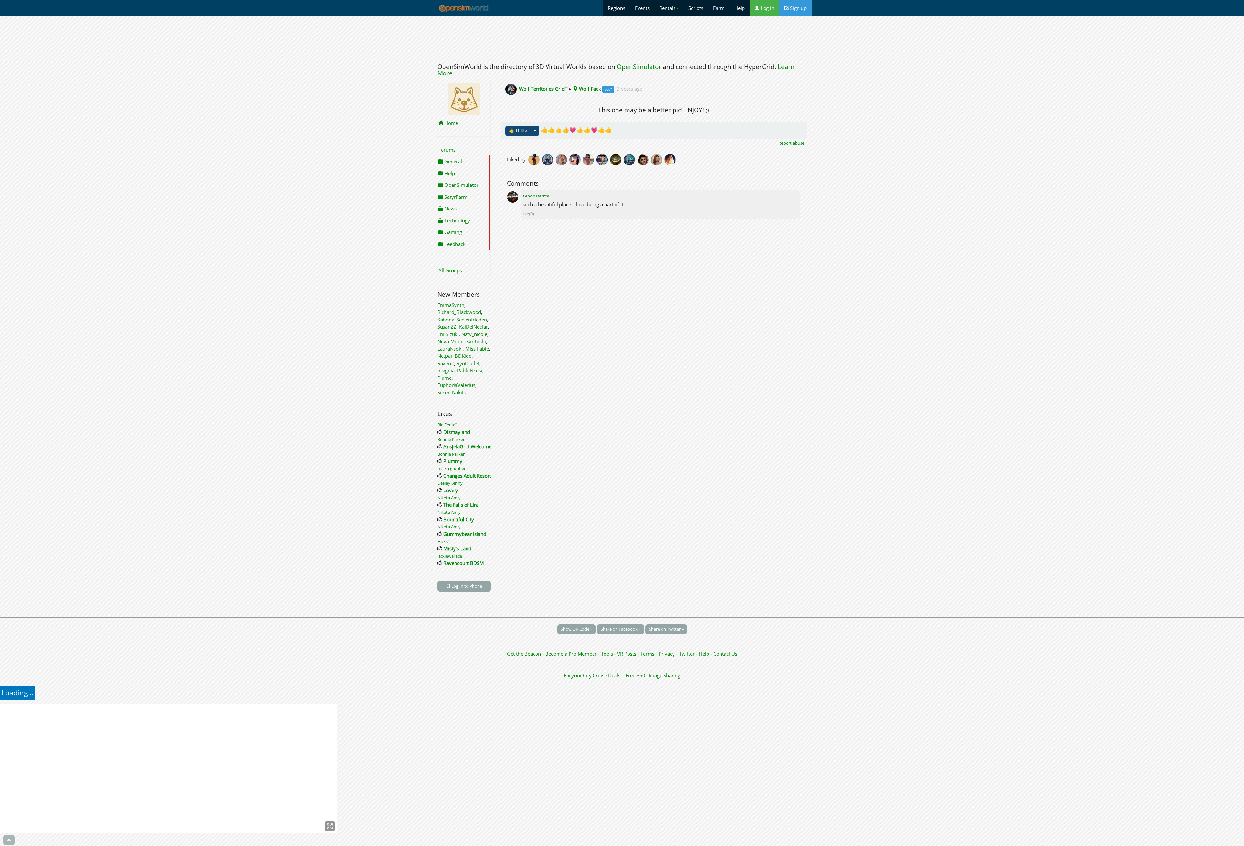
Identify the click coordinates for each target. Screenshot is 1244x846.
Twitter (687, 653)
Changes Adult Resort (467, 475)
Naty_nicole (474, 334)
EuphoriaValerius (456, 385)
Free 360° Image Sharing (653, 675)
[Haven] (549, 159)
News (450, 208)
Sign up (798, 8)
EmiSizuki (448, 334)
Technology (456, 220)
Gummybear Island (464, 534)
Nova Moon (450, 341)
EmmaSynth (450, 305)
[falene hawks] (535, 159)
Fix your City (578, 675)
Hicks (443, 541)
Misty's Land (457, 548)
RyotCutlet (467, 363)
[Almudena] (644, 159)
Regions (616, 8)
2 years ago (629, 88)
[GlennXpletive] (603, 159)
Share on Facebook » (620, 629)
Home (450, 123)
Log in (766, 8)
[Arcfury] (576, 159)
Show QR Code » (576, 629)
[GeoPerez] (630, 159)
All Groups (450, 270)
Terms (648, 653)
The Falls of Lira (460, 505)
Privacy (667, 653)
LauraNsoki (450, 348)
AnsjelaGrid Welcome (467, 446)
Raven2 (445, 363)
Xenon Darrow (536, 196)
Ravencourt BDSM (463, 563)
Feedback (454, 244)
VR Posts (627, 653)
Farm (719, 8)
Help (739, 8)
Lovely (450, 490)
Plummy (452, 461)
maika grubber (451, 468)
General (452, 161)
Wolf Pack (589, 88)
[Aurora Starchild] (657, 159)
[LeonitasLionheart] (617, 159)
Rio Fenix (447, 425)
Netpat (444, 356)
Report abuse (791, 143)
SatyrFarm (455, 197)
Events (642, 8)
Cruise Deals (606, 675)
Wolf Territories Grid (543, 88)
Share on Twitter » (666, 629)
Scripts (695, 8)
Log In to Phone (466, 586)
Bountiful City (458, 519)
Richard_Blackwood (459, 312)
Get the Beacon (524, 653)
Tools (607, 653)
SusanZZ (446, 326)
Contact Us (725, 653)
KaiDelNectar (473, 326)
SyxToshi (476, 341)
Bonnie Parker (451, 439)
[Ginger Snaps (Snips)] (670, 159)
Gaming (452, 232)
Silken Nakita (451, 392)
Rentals (669, 8)
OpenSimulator (639, 66)
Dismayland (456, 432)
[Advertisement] (622, 37)
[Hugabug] (562, 159)
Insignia (446, 370)
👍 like (518, 130)
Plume (444, 378)
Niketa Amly (449, 498)
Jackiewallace (449, 556)
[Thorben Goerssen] (589, 159)
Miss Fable (477, 348)
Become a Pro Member (571, 653)
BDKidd (463, 356)
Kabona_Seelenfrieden (462, 319)
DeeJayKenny (450, 483)
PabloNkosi (469, 370)
